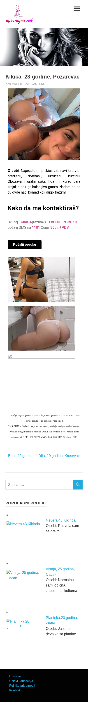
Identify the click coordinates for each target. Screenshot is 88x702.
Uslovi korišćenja (21, 681)
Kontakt (14, 690)
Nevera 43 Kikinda (61, 520)
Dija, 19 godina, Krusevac (59, 456)
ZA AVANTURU (35, 84)
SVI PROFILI (14, 84)
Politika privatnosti (22, 685)
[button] (25, 244)
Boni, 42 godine (20, 456)
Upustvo (15, 676)
